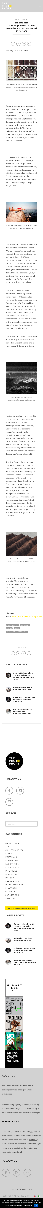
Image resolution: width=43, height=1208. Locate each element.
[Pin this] (24, 44)
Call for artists (14, 850)
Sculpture (11, 891)
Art (7, 847)
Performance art (15, 885)
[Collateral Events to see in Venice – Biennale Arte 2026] (9, 950)
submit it (33, 1139)
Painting (10, 878)
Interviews (11, 871)
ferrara (9, 628)
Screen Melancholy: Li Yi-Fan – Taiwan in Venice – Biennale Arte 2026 (23, 676)
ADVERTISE (19, 1196)
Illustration (12, 864)
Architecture (12, 843)
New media (11, 874)
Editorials (11, 857)
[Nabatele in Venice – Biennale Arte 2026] (9, 940)
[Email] (29, 44)
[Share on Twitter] (19, 44)
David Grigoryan (12, 625)
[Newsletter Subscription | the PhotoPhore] (21, 908)
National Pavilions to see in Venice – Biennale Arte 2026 (22, 711)
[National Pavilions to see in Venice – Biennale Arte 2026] (9, 962)
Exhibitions (11, 860)
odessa (16, 628)
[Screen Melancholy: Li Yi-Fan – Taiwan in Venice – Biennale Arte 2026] (9, 925)
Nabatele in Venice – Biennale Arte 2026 (22, 688)
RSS (29, 1196)
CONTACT (7, 1196)
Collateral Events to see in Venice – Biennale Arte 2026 (24, 699)
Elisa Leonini (24, 625)
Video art (10, 898)
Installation (12, 867)
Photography (21, 19)
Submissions (12, 895)
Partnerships (12, 881)
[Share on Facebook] (13, 44)
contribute (16, 1152)
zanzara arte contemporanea (16, 631)
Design (9, 853)
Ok (36, 1205)
